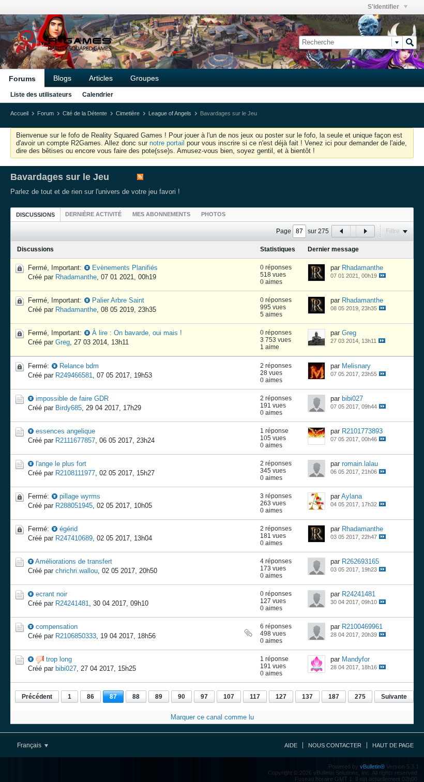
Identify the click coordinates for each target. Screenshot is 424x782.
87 (113, 696)
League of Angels (169, 113)
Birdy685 (68, 408)
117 (255, 696)
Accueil (19, 113)
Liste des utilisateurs (41, 94)
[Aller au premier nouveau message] (87, 267)
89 (158, 696)
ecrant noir (51, 594)
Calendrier (97, 94)
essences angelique (65, 431)
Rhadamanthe (76, 277)
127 (281, 696)
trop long (59, 659)
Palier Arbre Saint (118, 300)
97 (204, 696)
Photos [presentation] (213, 214)
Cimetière (128, 113)
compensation (57, 626)
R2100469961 (362, 626)
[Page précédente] (341, 231)
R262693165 (360, 561)
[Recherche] (409, 42)
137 (307, 696)
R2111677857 (75, 440)
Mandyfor (356, 659)
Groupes (144, 78)
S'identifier (384, 6)
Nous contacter (334, 745)
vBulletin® (372, 766)
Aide (290, 745)
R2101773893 (362, 431)
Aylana (351, 496)
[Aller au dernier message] (382, 275)
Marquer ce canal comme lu (212, 717)
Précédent (37, 696)
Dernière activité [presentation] (93, 214)
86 (90, 696)
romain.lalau (360, 464)
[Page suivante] (365, 231)
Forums (22, 78)
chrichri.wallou (76, 571)
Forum (45, 113)
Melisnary (356, 366)
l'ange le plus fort (61, 464)
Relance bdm (79, 366)
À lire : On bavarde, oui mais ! (137, 333)
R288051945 (74, 505)
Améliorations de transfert (73, 561)
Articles (101, 78)
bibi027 (352, 398)
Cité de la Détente (85, 113)
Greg (62, 342)
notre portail (167, 143)
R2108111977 (75, 473)
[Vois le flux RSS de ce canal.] (140, 178)
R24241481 (72, 603)
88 (136, 696)
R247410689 (74, 538)
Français (30, 745)
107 (228, 696)
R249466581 (74, 375)
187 (333, 696)
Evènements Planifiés (125, 268)
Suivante (394, 696)
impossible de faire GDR (72, 398)
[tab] (35, 214)
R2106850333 (75, 636)
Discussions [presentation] (35, 215)
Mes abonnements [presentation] (161, 214)
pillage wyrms (79, 496)
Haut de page (393, 745)
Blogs (62, 78)
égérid (68, 529)
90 (181, 696)
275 (360, 696)
